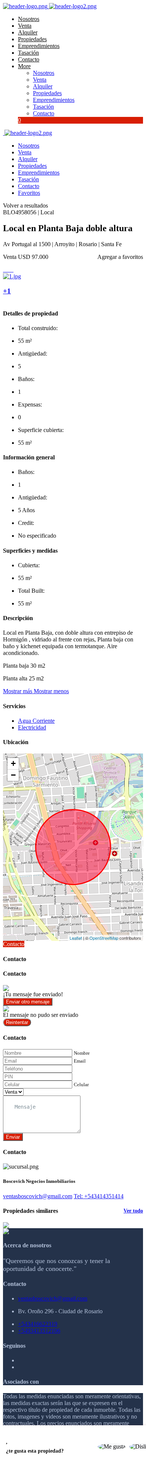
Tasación (28, 52)
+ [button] (13, 763)
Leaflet (76, 938)
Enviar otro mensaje (27, 1002)
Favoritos (29, 193)
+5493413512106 (39, 1330)
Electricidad (32, 727)
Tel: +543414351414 (99, 1196)
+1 (7, 291)
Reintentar (17, 1022)
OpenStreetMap (103, 938)
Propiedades (32, 39)
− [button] (13, 775)
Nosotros (28, 19)
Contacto (28, 59)
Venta (24, 25)
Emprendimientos (39, 46)
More (24, 66)
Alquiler (27, 32)
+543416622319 (37, 1324)
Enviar (13, 1137)
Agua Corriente (36, 721)
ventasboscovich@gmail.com (37, 1196)
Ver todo (133, 1211)
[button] (36, 691)
